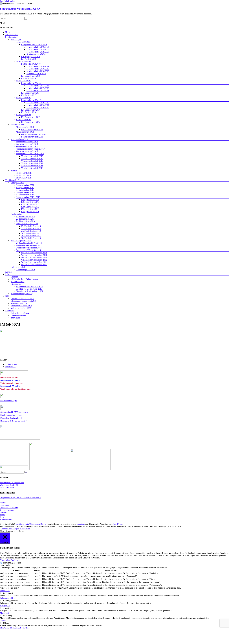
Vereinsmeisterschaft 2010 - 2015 (30, 153)
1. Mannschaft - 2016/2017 (38, 103)
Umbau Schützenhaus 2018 (22, 298)
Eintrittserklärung (18, 281)
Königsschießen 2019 (25, 187)
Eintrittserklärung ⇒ (8, 400)
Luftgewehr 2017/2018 (31, 83)
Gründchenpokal (18, 267)
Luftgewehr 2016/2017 (31, 100)
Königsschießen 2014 (30, 202)
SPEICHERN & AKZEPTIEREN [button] (14, 628)
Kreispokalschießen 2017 (21, 306)
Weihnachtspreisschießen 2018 (29, 243)
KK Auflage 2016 (28, 112)
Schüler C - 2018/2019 (36, 73)
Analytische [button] (5, 605)
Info (7, 274)
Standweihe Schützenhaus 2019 (29, 286)
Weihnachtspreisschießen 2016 (29, 248)
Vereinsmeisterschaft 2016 (27, 151)
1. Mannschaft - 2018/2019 (38, 66)
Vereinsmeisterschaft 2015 (32, 156)
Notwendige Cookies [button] (9, 560)
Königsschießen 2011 (30, 209)
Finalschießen (16, 214)
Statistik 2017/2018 (24, 175)
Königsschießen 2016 (25, 195)
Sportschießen (11, 37)
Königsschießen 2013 (30, 204)
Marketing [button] (4, 613)
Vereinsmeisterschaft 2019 (27, 142)
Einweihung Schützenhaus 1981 (29, 291)
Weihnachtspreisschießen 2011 (34, 262)
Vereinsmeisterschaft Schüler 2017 (30, 149)
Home (7, 32)
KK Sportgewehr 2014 (30, 122)
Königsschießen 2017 (25, 192)
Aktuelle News (11, 34)
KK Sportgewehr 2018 (30, 76)
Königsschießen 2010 (30, 211)
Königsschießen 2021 (25, 185)
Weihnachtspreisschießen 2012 (34, 260)
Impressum (9, 310)
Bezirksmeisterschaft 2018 (32, 137)
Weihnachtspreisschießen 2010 (34, 264)
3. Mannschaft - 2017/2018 (38, 90)
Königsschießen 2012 (30, 207)
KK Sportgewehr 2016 (30, 110)
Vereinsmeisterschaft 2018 (27, 144)
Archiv (2, 515)
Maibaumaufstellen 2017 (21, 308)
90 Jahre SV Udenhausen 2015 (29, 289)
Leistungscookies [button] (7, 598)
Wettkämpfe (16, 39)
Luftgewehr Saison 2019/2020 (34, 44)
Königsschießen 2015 (30, 199)
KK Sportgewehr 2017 (30, 93)
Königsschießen (17, 183)
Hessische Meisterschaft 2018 (33, 134)
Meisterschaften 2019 (25, 127)
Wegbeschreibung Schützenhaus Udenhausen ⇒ (20, 498)
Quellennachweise (18, 315)
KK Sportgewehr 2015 (30, 117)
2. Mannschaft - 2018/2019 (38, 69)
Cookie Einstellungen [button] (10, 529)
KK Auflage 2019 (28, 59)
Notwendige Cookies (12, 563)
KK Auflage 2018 (28, 78)
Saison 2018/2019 (23, 61)
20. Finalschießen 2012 (31, 233)
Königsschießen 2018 (25, 190)
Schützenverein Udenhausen (12, 483)
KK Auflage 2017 (28, 95)
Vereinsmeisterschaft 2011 (32, 166)
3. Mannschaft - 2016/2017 (38, 107)
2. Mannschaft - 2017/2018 (38, 88)
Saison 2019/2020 (23, 42)
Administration (6, 519)
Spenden (14, 277)
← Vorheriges (11, 364)
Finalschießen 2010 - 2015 (27, 223)
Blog (2, 517)
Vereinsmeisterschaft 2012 (32, 163)
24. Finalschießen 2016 (25, 221)
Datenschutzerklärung (20, 313)
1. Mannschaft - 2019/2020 (38, 47)
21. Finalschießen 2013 (31, 231)
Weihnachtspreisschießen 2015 (34, 253)
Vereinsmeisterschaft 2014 (32, 158)
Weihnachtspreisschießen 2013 (34, 257)
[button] (6, 28)
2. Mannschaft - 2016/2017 (38, 105)
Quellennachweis (7, 510)
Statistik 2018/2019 (24, 173)
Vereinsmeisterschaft (19, 139)
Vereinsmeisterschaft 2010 (32, 168)
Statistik (14, 170)
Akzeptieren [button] (25, 529)
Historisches (16, 284)
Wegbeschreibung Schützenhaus (24, 279)
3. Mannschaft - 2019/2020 (38, 52)
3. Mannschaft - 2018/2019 (38, 71)
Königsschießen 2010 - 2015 (28, 197)
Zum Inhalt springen (8, 1)
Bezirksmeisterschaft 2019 (32, 129)
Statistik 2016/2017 (24, 178)
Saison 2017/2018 (23, 81)
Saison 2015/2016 (23, 114)
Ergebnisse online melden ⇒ (12, 415)
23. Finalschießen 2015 (31, 226)
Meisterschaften (17, 124)
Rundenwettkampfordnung (22, 293)
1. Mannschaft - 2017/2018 (38, 86)
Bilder (7, 296)
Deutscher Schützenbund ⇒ (12, 418)
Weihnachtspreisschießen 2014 (34, 255)
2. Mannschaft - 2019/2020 (38, 49)
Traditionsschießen (13, 180)
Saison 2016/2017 (23, 98)
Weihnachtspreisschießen (21, 240)
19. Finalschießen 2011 (31, 236)
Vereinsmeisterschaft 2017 (27, 146)
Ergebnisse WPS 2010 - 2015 (28, 250)
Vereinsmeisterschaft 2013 (32, 161)
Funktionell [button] (5, 590)
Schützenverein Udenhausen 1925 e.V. (20, 8)
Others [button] (3, 620)
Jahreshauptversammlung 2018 (23, 301)
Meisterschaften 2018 (25, 132)
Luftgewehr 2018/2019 (31, 64)
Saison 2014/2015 (23, 119)
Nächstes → (10, 367)
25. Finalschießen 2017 (25, 219)
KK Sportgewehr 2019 (30, 56)
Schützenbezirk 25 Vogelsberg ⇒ (14, 412)
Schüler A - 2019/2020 (36, 54)
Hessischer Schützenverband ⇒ (13, 421)
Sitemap (3, 512)
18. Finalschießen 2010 (31, 238)
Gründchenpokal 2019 (25, 269)
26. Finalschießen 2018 (25, 216)
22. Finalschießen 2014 (31, 228)
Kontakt (8, 272)
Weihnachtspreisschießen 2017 (29, 245)
